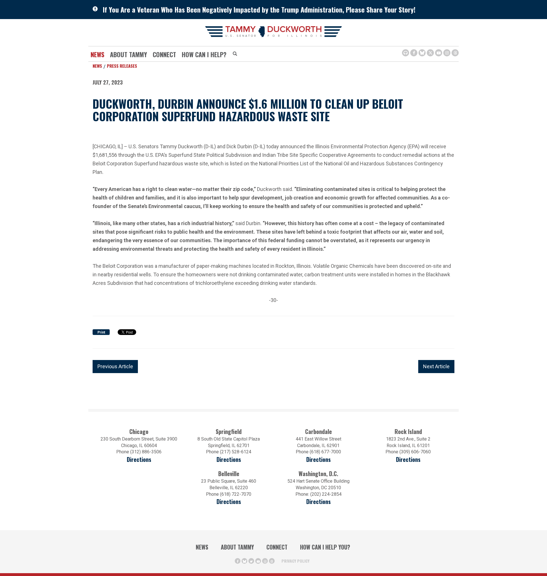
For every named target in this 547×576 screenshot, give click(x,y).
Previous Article (115, 366)
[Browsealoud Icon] (405, 52)
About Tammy (237, 547)
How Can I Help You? (325, 547)
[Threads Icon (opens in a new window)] (455, 52)
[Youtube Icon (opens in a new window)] (438, 52)
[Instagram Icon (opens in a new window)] (446, 52)
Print (101, 332)
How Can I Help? (204, 54)
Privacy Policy (295, 561)
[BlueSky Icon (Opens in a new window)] (422, 52)
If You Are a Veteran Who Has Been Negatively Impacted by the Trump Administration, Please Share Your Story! (259, 9)
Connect (164, 54)
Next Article (436, 366)
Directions (139, 459)
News (97, 54)
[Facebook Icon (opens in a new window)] (413, 52)
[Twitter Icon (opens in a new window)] (430, 52)
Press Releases (122, 66)
